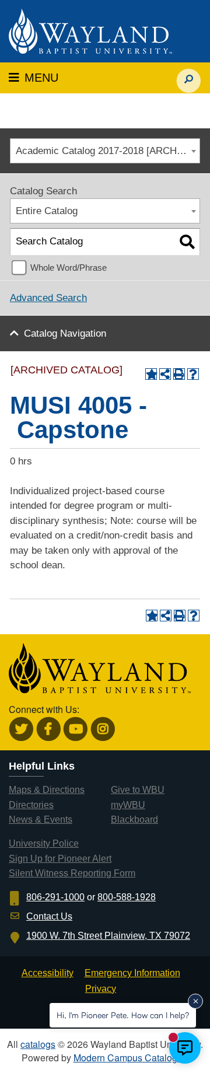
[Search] (187, 242)
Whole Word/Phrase (68, 267)
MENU (33, 77)
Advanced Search (48, 297)
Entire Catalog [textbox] (47, 210)
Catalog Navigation (65, 333)
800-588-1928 (126, 897)
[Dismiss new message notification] (195, 1001)
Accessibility (48, 973)
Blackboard (134, 819)
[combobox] (105, 150)
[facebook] (48, 729)
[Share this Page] (165, 374)
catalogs (37, 1044)
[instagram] (103, 729)
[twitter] (21, 729)
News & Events (40, 819)
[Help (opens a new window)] (193, 374)
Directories (31, 805)
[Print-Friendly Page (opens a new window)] (179, 374)
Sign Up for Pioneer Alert (60, 859)
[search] (188, 75)
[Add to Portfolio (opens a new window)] (151, 374)
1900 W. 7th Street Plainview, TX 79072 (108, 936)
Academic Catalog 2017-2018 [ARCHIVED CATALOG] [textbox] (108, 150)
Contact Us (49, 916)
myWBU (128, 805)
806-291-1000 (55, 897)
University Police (44, 843)
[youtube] (75, 729)
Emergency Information (132, 973)
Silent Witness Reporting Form (72, 873)
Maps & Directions (47, 790)
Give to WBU (137, 790)
